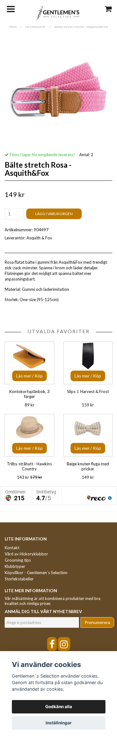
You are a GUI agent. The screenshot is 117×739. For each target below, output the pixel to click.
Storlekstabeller (19, 578)
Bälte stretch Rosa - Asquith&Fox (81, 26)
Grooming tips (18, 560)
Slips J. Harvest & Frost (88, 391)
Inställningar (59, 722)
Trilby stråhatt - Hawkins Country (29, 466)
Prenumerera (97, 622)
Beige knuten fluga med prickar (88, 466)
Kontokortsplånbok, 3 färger (29, 394)
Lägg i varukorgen (54, 213)
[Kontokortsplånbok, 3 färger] (29, 363)
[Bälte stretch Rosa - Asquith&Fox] (58, 92)
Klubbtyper (15, 566)
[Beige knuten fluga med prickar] (88, 435)
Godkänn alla (58, 706)
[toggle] (14, 8)
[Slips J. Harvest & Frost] (88, 363)
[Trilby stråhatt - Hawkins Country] (29, 435)
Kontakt (12, 547)
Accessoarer (38, 26)
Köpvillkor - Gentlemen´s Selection (36, 572)
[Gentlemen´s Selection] (58, 12)
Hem (15, 26)
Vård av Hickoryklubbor (26, 553)
